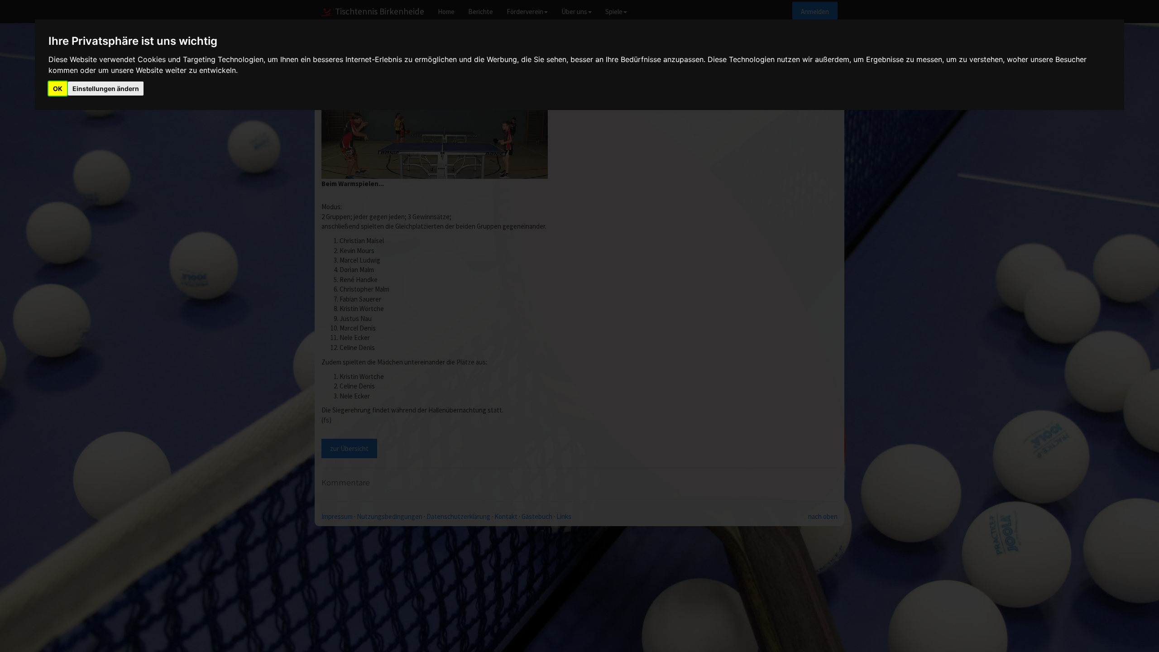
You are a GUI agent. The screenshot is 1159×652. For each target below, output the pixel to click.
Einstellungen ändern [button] (105, 88)
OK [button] (57, 88)
